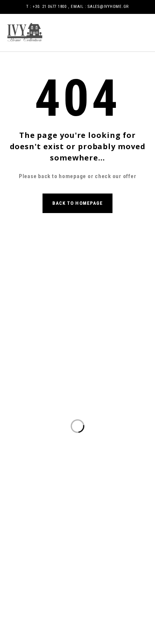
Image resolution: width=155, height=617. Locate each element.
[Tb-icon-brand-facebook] (64, 335)
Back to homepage (77, 203)
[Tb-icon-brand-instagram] (90, 335)
